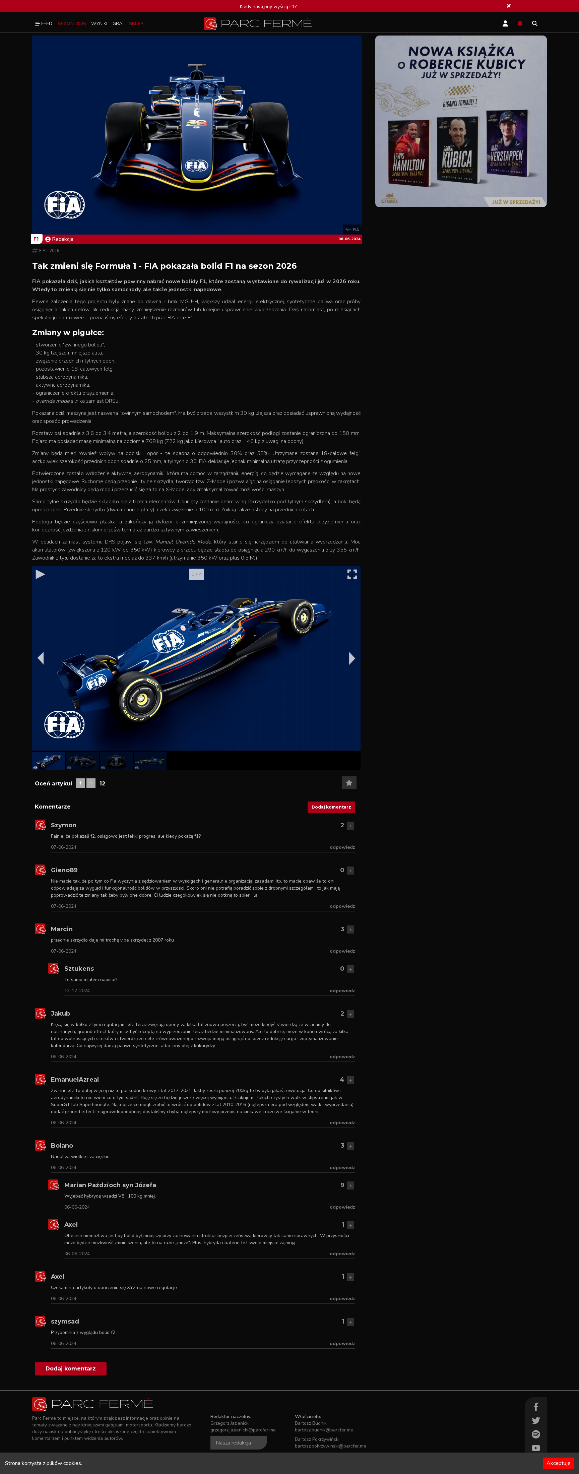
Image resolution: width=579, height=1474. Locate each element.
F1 (36, 239)
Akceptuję (558, 1463)
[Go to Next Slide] (352, 658)
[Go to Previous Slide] (40, 658)
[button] (48, 761)
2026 (54, 250)
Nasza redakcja (233, 1443)
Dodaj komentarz (331, 807)
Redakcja (62, 239)
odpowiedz (342, 847)
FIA (42, 250)
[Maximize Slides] (352, 574)
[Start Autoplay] (40, 574)
